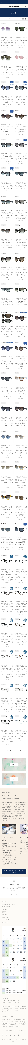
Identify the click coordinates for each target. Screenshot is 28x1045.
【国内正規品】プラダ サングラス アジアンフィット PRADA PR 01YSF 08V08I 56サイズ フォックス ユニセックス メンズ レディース (7, 100)
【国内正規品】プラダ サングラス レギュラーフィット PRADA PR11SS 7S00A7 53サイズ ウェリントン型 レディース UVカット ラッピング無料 (7, 511)
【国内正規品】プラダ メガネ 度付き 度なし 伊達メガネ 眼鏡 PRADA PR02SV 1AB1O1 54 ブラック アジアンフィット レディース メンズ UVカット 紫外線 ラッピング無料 (21, 575)
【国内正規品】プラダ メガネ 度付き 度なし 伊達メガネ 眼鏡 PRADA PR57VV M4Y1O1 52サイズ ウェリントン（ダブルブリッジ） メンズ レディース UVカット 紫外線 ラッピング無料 (21, 704)
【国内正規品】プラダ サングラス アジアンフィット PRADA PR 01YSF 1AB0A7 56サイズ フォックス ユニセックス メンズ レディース (21, 100)
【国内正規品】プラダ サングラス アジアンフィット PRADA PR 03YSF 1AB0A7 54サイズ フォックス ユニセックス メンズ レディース (7, 157)
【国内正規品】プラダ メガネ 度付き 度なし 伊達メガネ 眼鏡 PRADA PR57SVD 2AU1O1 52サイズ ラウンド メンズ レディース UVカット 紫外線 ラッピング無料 (20, 669)
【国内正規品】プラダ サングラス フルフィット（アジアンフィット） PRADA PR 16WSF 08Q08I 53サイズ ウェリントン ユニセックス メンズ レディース (7, 361)
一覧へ (14, 764)
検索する (4, 901)
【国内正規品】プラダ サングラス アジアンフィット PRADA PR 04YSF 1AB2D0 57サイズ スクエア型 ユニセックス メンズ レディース (21, 186)
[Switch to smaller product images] (25, 18)
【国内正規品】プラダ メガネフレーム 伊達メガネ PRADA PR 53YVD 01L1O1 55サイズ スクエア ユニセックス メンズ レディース (20, 734)
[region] (14, 886)
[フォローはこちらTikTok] (14, 1035)
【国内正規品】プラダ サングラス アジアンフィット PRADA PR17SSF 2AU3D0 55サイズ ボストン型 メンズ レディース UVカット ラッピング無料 (21, 272)
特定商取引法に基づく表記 (8, 904)
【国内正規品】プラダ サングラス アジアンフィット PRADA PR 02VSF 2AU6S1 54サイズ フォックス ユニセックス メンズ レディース (21, 129)
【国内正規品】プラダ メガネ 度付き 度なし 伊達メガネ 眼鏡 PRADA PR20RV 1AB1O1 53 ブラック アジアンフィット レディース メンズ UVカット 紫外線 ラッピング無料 (7, 639)
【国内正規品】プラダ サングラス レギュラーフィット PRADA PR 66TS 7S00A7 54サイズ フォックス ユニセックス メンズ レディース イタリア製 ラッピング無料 (21, 480)
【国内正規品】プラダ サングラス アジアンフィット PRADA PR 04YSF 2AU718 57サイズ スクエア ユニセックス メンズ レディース (7, 214)
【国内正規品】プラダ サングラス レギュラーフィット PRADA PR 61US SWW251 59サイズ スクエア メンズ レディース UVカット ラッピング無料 (7, 450)
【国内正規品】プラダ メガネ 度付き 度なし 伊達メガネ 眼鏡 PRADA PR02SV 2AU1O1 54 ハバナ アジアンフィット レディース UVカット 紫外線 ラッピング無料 (7, 606)
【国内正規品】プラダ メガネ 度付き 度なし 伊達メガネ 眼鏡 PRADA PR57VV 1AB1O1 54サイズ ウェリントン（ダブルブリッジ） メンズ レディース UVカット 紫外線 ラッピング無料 (7, 704)
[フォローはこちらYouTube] (10, 1035)
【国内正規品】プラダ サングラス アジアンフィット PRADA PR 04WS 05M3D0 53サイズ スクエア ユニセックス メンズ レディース (21, 157)
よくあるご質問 (5, 919)
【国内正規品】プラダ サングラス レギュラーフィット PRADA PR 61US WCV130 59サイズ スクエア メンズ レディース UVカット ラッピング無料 (21, 450)
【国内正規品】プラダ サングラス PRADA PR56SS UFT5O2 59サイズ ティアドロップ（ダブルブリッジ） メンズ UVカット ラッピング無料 (7, 70)
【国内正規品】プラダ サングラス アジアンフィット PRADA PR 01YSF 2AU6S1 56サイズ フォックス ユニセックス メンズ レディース (7, 129)
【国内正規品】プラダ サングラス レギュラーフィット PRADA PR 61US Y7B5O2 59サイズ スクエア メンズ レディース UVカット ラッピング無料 (7, 480)
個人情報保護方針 (6, 907)
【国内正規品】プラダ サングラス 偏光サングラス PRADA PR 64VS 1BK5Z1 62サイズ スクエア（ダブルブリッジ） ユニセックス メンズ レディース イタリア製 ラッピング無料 (7, 543)
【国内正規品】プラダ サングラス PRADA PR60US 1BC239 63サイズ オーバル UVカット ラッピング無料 (21, 69)
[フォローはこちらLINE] (18, 1035)
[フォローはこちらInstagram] (6, 1035)
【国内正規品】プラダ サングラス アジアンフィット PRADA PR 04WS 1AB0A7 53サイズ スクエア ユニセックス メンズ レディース (7, 186)
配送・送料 (4, 914)
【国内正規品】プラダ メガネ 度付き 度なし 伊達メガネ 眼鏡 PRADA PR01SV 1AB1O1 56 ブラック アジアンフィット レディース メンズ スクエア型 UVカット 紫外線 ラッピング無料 (7, 575)
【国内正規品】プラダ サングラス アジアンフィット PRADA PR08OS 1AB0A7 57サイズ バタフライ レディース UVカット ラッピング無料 (21, 243)
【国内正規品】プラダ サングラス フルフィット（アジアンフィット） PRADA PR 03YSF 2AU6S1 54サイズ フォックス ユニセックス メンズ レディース (21, 331)
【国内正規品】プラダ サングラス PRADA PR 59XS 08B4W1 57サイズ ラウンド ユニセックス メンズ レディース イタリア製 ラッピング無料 (7, 41)
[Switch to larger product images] (23, 18)
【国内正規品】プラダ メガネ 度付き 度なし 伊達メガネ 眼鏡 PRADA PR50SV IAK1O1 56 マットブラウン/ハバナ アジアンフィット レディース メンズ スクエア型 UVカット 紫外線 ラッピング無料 (7, 671)
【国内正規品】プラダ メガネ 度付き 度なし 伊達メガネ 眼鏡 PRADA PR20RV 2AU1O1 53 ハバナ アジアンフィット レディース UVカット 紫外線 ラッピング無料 (21, 638)
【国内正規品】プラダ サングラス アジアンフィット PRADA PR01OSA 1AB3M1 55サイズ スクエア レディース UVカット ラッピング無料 (21, 214)
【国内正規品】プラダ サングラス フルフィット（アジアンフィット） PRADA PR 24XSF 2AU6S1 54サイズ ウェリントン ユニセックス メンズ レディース (21, 361)
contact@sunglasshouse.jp (12, 1006)
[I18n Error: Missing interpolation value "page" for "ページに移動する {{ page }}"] (20, 750)
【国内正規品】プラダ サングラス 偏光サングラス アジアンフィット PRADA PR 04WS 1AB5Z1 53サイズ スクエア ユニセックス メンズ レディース (21, 542)
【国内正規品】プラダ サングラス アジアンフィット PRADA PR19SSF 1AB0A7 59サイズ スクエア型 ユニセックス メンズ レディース (7, 302)
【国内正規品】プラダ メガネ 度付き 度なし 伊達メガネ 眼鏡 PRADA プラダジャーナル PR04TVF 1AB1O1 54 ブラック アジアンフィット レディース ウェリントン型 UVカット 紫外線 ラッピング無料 (7, 737)
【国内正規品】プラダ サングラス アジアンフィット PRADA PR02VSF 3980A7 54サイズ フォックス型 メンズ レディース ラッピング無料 (7, 243)
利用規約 (4, 912)
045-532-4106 (8, 1001)
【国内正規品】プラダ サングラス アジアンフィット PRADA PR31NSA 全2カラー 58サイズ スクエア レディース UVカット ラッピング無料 (7, 330)
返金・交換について (6, 909)
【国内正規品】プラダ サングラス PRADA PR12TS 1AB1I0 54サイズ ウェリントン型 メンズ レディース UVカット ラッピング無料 (21, 41)
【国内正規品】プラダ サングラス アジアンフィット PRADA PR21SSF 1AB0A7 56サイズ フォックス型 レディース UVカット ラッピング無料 (21, 302)
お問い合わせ (5, 922)
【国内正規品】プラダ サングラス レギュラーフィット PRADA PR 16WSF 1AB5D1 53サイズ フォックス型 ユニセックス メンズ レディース (7, 421)
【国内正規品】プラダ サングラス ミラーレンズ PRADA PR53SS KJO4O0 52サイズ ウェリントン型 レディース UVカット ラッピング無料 (21, 391)
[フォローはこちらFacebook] (2, 1035)
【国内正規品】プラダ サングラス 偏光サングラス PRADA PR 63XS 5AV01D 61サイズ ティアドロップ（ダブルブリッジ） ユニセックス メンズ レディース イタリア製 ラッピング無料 (21, 512)
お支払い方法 (5, 917)
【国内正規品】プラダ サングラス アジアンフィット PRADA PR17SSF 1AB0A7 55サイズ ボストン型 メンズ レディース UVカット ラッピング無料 (7, 272)
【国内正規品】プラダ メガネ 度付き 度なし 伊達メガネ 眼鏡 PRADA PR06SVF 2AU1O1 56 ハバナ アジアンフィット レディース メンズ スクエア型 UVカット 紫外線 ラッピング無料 (21, 607)
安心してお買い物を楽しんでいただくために (14, 871)
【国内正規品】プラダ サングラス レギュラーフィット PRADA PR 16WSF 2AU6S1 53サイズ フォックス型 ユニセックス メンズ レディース (21, 421)
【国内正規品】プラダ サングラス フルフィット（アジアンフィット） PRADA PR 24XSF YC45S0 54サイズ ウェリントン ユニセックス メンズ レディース (7, 391)
